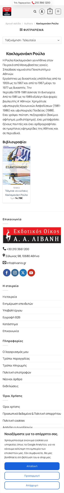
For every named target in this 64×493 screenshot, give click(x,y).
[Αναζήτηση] (35, 11)
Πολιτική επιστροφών (17, 372)
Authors (28, 23)
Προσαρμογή (32, 475)
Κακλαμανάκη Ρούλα (16, 194)
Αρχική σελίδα (13, 23)
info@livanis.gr (16, 263)
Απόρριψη (32, 485)
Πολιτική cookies (14, 420)
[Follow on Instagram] (15, 272)
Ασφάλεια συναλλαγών (18, 427)
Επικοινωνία (11, 331)
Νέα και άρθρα (12, 379)
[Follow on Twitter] (23, 272)
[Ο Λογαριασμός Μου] (42, 11)
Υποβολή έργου (12, 310)
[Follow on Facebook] (6, 272)
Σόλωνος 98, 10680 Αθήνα (22, 256)
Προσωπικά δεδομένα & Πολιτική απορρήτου (32, 414)
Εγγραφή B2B (11, 317)
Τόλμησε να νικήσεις (16, 190)
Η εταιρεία (10, 297)
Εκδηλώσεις (10, 386)
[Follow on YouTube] (31, 272)
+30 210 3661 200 (17, 249)
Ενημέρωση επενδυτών (18, 304)
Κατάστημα (10, 324)
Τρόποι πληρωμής (15, 365)
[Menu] (58, 11)
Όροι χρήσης (11, 407)
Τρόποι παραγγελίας (16, 358)
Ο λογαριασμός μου (15, 352)
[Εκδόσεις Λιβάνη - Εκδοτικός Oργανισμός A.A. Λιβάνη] (15, 11)
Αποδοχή (32, 466)
